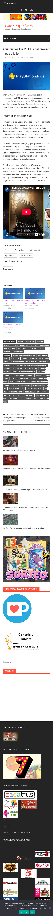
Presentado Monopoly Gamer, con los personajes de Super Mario (14, 417)
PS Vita (6, 348)
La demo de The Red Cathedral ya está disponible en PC (25, 489)
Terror (7, 352)
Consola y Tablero (19, 26)
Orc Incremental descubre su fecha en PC (19, 450)
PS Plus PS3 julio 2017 (25, 395)
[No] (49, 908)
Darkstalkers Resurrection (24, 355)
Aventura (30, 342)
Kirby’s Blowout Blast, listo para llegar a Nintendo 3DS (40, 417)
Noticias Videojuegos (40, 345)
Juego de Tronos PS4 (19, 378)
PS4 (19, 348)
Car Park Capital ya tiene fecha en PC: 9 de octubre (23, 528)
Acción (20, 342)
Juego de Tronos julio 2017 (22, 375)
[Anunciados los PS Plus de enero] (13, 293)
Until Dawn (27, 399)
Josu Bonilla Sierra (27, 57)
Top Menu (11, 3)
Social (34, 348)
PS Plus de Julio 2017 (17, 382)
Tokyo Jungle (14, 399)
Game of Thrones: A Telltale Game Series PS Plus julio (25, 365)
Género (40, 342)
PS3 (13, 348)
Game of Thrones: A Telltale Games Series (20, 368)
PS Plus (33, 378)
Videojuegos (18, 352)
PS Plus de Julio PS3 (16, 389)
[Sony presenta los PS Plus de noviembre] (35, 293)
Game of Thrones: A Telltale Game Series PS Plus (29, 362)
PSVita (25, 348)
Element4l (15, 358)
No (32, 912)
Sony (41, 348)
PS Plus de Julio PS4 (34, 389)
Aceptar (24, 912)
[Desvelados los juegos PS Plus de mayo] (13, 317)
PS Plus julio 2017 (32, 392)
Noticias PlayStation (19, 345)
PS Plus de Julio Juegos (21, 385)
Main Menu (11, 38)
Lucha (6, 345)
